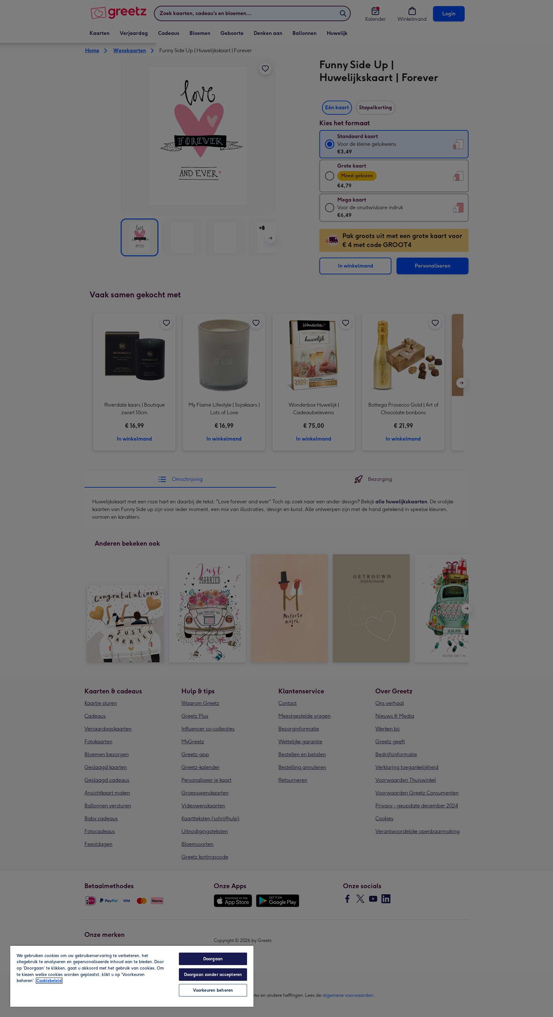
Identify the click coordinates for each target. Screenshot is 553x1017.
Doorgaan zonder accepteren (213, 974)
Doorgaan (213, 958)
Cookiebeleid (49, 980)
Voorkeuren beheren (213, 990)
